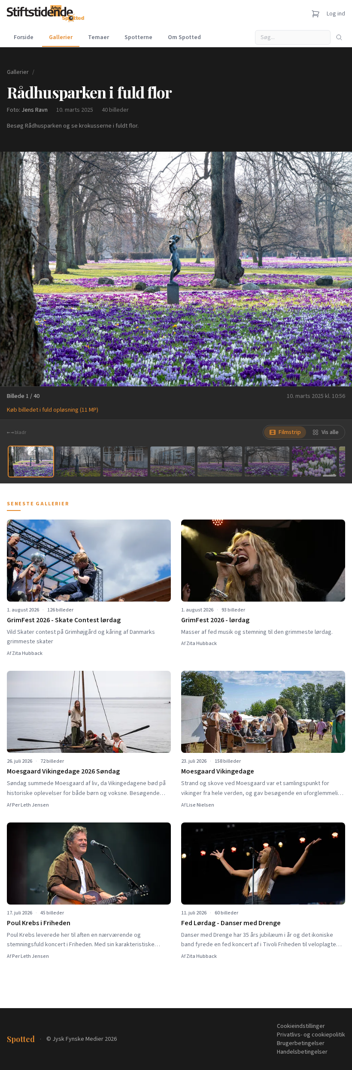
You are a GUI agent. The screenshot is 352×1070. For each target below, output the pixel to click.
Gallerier (61, 37)
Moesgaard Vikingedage (217, 771)
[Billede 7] (314, 461)
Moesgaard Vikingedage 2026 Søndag (63, 771)
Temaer (98, 37)
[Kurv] (315, 13)
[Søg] (339, 37)
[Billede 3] (125, 461)
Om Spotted (184, 37)
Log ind (336, 13)
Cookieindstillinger (301, 1026)
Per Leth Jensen (30, 805)
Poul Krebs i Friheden (38, 923)
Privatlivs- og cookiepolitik (311, 1034)
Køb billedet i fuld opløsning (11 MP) (52, 410)
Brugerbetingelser (301, 1043)
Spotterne (138, 37)
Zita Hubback (27, 653)
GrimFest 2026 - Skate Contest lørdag (64, 620)
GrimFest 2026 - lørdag (215, 620)
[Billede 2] (78, 461)
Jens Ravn (34, 110)
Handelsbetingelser (302, 1052)
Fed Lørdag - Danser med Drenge (231, 923)
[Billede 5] (219, 461)
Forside (23, 37)
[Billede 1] (31, 461)
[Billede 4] (172, 461)
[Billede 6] (267, 461)
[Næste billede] (335, 269)
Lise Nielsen (200, 805)
